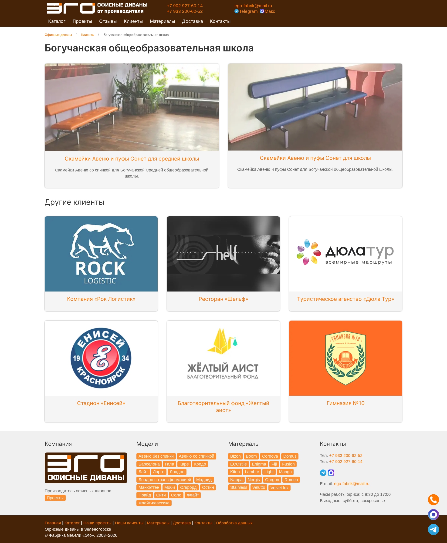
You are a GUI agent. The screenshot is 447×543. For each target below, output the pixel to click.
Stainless (238, 487)
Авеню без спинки (156, 456)
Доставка (192, 21)
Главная (53, 523)
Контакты (220, 21)
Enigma (259, 464)
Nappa (236, 479)
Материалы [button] (162, 21)
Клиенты (133, 21)
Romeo (291, 479)
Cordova (270, 456)
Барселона (149, 464)
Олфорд (188, 487)
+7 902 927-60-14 (185, 5)
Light (269, 471)
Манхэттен (149, 487)
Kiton (235, 471)
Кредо (200, 464)
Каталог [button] (57, 21)
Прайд (145, 495)
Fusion (288, 464)
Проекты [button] (82, 21)
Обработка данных (234, 523)
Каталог (72, 523)
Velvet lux (279, 488)
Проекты (55, 498)
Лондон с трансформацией (165, 479)
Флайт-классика (154, 503)
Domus (290, 456)
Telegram (248, 11)
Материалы (158, 523)
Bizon (235, 456)
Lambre (252, 471)
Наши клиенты (129, 523)
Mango (285, 471)
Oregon (272, 479)
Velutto (258, 487)
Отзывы (108, 21)
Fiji (274, 464)
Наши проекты (97, 523)
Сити (161, 495)
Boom (251, 456)
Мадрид (204, 479)
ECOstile (238, 464)
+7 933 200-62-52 (185, 11)
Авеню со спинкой (196, 456)
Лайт (143, 471)
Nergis (254, 479)
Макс (270, 11)
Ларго (158, 471)
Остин (208, 487)
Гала (169, 464)
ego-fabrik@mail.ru (253, 5)
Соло (176, 495)
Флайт (193, 495)
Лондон (177, 471)
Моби (169, 487)
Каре (184, 464)
